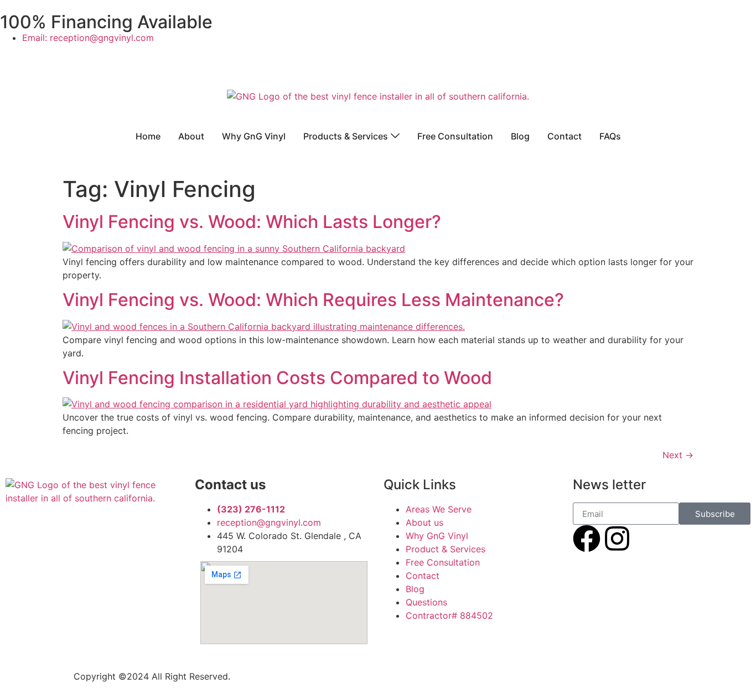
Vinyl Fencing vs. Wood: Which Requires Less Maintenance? (313, 299)
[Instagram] (617, 538)
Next (677, 454)
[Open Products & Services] (395, 136)
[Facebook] (586, 538)
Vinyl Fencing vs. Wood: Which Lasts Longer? (252, 221)
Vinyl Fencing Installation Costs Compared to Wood (277, 378)
